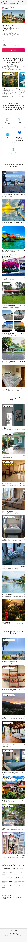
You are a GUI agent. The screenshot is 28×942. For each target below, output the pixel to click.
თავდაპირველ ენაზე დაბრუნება (10, 3)
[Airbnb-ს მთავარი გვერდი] (3, 7)
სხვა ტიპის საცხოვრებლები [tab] (8, 868)
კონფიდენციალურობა (10, 935)
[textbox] (7, 46)
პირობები (19, 935)
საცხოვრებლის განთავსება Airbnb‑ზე (12, 7)
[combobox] (13, 41)
